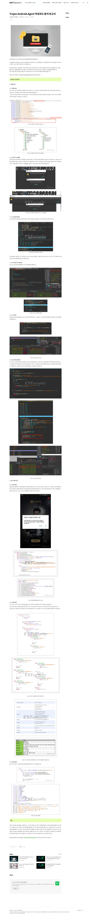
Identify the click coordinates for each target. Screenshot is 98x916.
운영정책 (11, 910)
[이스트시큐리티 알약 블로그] (16, 2)
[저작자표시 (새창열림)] (24, 846)
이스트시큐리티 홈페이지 (18, 910)
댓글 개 (11, 875)
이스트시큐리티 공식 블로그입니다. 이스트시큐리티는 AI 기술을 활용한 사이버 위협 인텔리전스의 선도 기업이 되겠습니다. (33, 884)
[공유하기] (14, 847)
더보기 (60, 854)
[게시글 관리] (16, 847)
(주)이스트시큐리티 (13, 912)
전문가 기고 (66, 2)
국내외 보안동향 (46, 2)
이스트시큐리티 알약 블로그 (19, 882)
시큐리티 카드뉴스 (75, 2)
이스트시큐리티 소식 (29, 2)
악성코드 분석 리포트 (56, 2)
